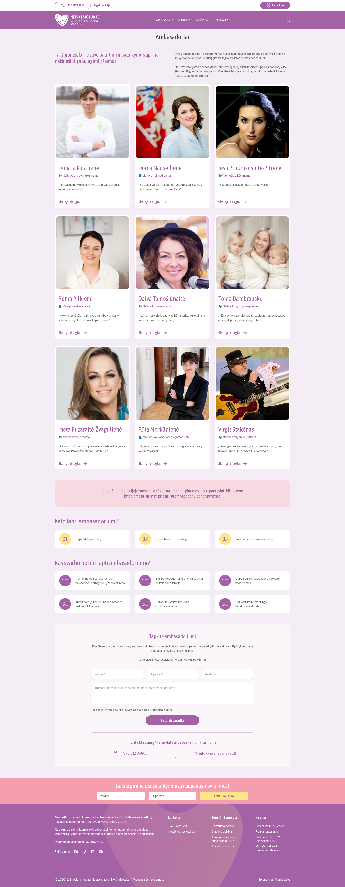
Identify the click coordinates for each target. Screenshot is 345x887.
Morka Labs (282, 879)
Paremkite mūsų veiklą (270, 826)
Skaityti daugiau (70, 202)
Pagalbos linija (101, 5)
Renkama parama (267, 831)
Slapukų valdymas (223, 846)
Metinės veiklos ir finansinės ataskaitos (269, 848)
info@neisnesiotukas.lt (217, 753)
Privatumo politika (162, 709)
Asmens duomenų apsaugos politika (223, 839)
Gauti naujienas (224, 795)
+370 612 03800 (75, 5)
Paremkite (278, 5)
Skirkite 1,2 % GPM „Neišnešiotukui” (268, 839)
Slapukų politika (222, 831)
